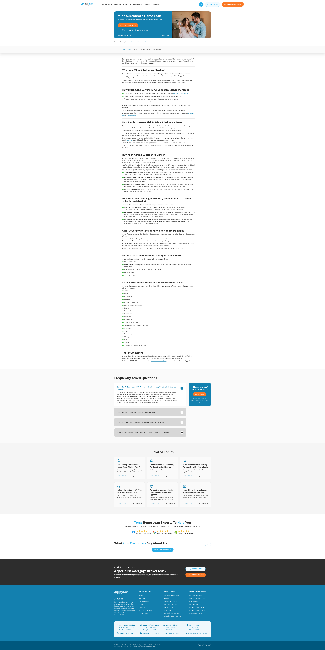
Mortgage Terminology (196, 613)
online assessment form (158, 361)
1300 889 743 (126, 633)
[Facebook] (196, 645)
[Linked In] (209, 645)
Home (116, 42)
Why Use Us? (143, 598)
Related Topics (145, 49)
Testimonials (157, 49)
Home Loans (106, 4)
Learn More (120, 476)
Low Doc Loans (168, 607)
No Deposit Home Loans (171, 596)
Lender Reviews (193, 601)
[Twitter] (203, 645)
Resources (137, 4)
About (146, 4)
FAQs (135, 49)
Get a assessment (196, 575)
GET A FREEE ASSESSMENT (128, 25)
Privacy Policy (143, 613)
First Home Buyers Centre (197, 610)
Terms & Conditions (145, 610)
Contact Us (156, 4)
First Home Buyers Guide (196, 607)
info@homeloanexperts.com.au (198, 633)
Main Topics (127, 49)
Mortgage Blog (193, 604)
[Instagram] (206, 645)
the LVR (129, 140)
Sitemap (141, 604)
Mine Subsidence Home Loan (139, 42)
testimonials (161, 550)
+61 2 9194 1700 (151, 633)
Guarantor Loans (169, 598)
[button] (204, 544)
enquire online (131, 115)
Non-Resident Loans (170, 601)
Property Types (124, 42)
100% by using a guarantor (181, 93)
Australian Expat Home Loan (173, 616)
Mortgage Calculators (121, 4)
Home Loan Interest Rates (197, 598)
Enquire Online (144, 601)
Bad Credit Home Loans (171, 613)
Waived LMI (167, 610)
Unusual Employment (171, 604)
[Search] (201, 4)
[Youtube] (199, 645)
